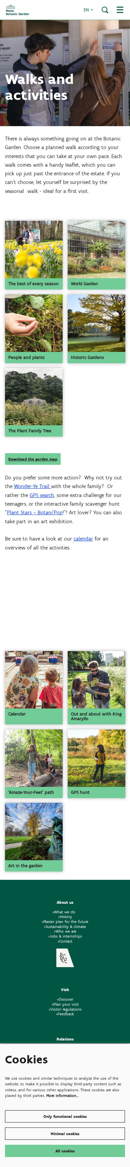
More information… (62, 1095)
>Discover (65, 999)
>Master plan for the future (65, 921)
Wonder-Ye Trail (32, 486)
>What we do (65, 911)
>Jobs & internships (65, 936)
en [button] (87, 9)
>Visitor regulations (65, 1009)
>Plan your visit (65, 1004)
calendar (83, 539)
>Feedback (65, 1013)
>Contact (65, 941)
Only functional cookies (65, 1116)
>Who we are (65, 931)
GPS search (42, 495)
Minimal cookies (65, 1133)
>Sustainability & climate (65, 926)
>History (65, 916)
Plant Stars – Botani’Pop (35, 512)
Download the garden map (32, 459)
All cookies (65, 1150)
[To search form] (105, 10)
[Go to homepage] (17, 9)
